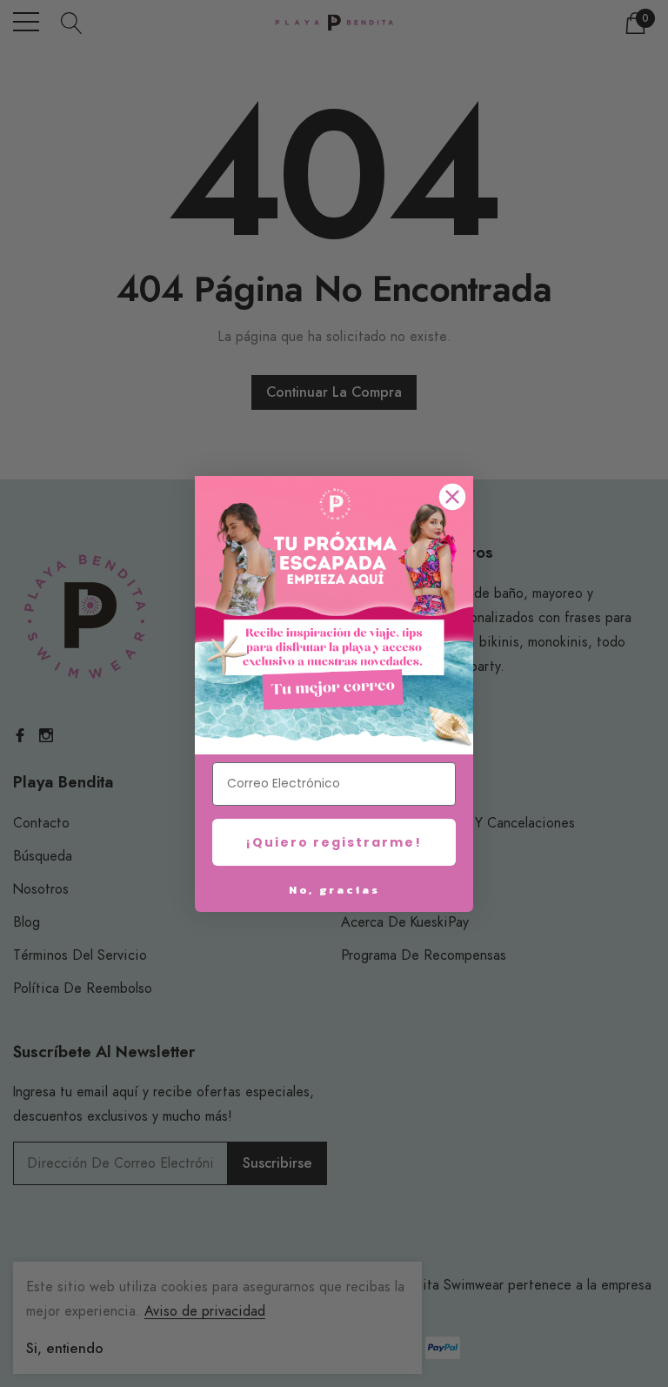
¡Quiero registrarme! (334, 842)
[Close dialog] (452, 497)
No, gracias (334, 889)
